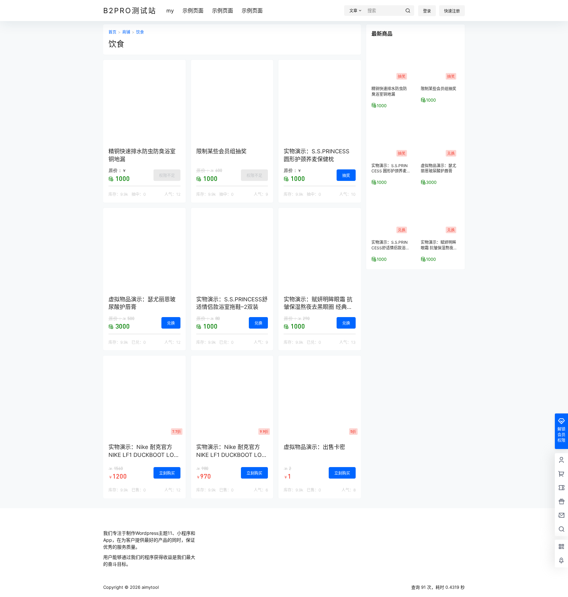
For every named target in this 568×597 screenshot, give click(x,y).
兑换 (171, 323)
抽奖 (346, 175)
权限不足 (167, 175)
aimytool (149, 587)
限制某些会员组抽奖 (221, 151)
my (170, 10)
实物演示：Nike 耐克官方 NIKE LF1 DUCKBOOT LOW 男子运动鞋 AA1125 (143, 455)
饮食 (140, 32)
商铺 (126, 32)
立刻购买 (167, 473)
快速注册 (452, 11)
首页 (112, 32)
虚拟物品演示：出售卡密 (314, 447)
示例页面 (192, 10)
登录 (427, 11)
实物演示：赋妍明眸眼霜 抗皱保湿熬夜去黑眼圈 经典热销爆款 (318, 307)
